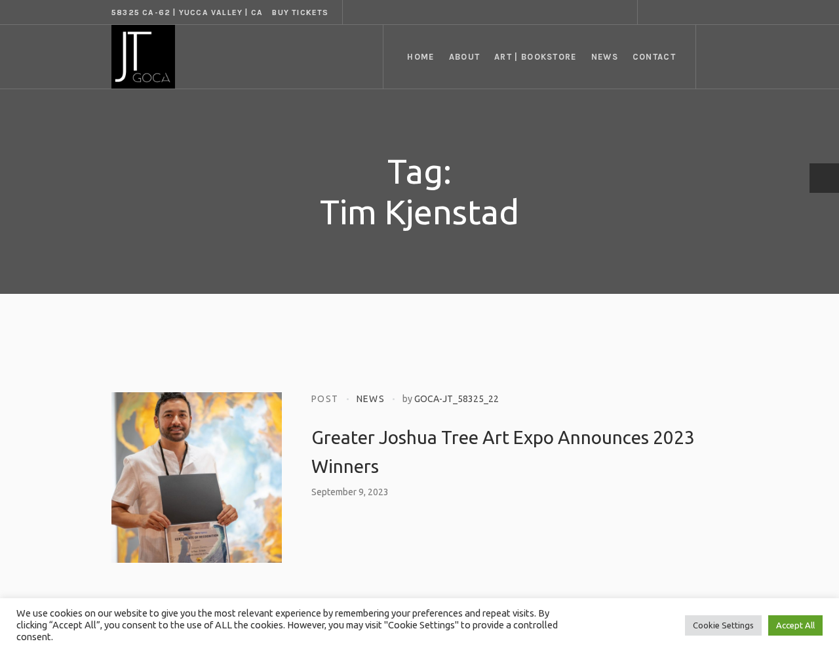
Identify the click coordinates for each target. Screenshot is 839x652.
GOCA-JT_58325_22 (456, 399)
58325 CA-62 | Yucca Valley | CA (187, 12)
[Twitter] (702, 12)
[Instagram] (686, 12)
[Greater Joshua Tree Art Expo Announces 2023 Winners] (196, 477)
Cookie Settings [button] (723, 625)
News (371, 399)
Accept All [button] (795, 625)
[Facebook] (655, 12)
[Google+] (670, 12)
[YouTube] (718, 12)
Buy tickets (300, 12)
